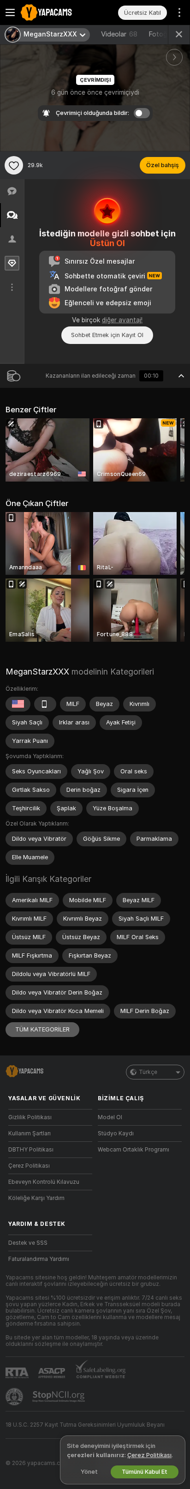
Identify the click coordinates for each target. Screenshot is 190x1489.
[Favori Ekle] (14, 165)
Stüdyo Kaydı (116, 1133)
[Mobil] (45, 704)
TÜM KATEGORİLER (42, 1029)
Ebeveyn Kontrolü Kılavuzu (43, 1182)
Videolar (119, 34)
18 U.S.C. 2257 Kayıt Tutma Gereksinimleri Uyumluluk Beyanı (85, 1425)
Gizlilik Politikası (30, 1117)
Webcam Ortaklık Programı (133, 1149)
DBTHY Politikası (30, 1149)
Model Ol (110, 1117)
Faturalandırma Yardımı (38, 1259)
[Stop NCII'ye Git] (59, 1396)
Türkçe (148, 1072)
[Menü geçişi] (10, 12)
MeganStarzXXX (37, 671)
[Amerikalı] (18, 704)
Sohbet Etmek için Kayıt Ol (107, 335)
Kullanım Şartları (29, 1133)
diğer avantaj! (122, 320)
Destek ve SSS (28, 1243)
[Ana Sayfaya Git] (57, 12)
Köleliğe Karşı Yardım (36, 1198)
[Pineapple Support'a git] (15, 1396)
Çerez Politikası (29, 1166)
